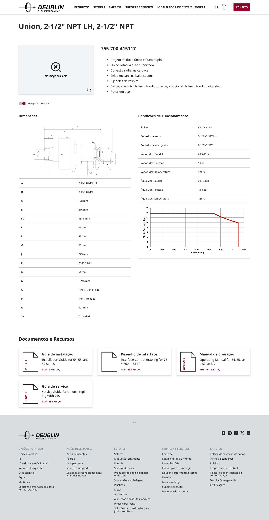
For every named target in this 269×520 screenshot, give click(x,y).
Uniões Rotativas (28, 454)
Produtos (82, 7)
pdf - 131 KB (128, 369)
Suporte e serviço (139, 7)
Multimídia (25, 482)
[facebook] (223, 435)
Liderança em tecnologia (176, 468)
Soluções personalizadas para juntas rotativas (36, 488)
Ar (20, 458)
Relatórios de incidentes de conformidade (226, 474)
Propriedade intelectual (224, 468)
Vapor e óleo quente (31, 468)
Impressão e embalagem (129, 480)
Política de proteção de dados (227, 454)
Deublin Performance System (179, 472)
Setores (99, 7)
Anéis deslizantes (76, 454)
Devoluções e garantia (223, 480)
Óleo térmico (26, 472)
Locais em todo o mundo (176, 458)
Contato (242, 7)
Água (22, 477)
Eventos (167, 477)
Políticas (215, 463)
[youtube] (248, 435)
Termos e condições (222, 458)
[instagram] (230, 435)
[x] (242, 435)
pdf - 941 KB (207, 369)
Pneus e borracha (124, 503)
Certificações (217, 484)
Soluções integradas (78, 468)
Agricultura (120, 494)
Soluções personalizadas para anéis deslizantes (84, 474)
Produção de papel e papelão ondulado (131, 474)
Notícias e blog (171, 482)
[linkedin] (236, 435)
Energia (118, 463)
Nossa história (170, 463)
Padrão (70, 458)
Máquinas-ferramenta (127, 458)
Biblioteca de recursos (175, 491)
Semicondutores (124, 468)
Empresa (115, 7)
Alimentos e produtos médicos (132, 499)
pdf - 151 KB (49, 401)
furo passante (74, 463)
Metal (117, 489)
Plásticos (119, 484)
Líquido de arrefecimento (34, 463)
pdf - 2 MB (48, 369)
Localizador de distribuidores (181, 7)
